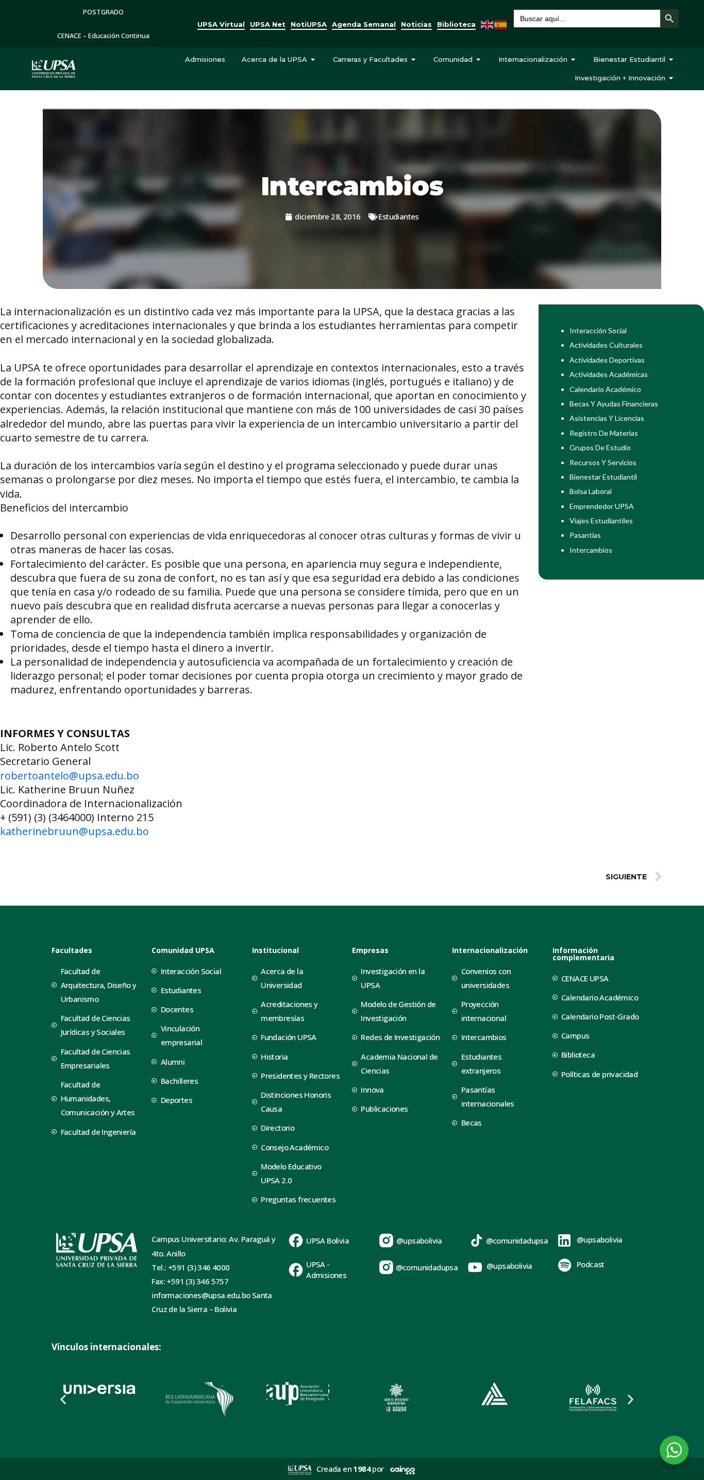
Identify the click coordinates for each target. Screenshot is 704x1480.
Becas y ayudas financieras (613, 403)
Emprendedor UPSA (601, 506)
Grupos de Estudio (600, 447)
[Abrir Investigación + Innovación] (671, 78)
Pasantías (585, 535)
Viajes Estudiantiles (601, 520)
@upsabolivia (419, 1240)
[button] (63, 1399)
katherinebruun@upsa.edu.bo (74, 831)
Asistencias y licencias (606, 418)
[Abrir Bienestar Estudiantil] (671, 60)
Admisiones (205, 59)
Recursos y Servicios (602, 462)
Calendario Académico (605, 389)
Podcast (591, 1264)
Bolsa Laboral (590, 491)
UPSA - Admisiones (326, 1269)
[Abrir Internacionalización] (573, 60)
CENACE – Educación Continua (103, 35)
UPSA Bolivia (327, 1240)
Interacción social (598, 330)
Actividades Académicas (608, 374)
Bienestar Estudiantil (603, 476)
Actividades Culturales (606, 345)
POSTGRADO (103, 11)
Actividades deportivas (607, 359)
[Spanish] (501, 23)
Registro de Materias (603, 433)
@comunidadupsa (427, 1267)
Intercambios (590, 550)
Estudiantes (398, 216)
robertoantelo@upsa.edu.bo (69, 775)
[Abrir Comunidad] (478, 60)
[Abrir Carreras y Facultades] (413, 60)
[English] (487, 23)
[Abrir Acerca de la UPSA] (313, 60)
